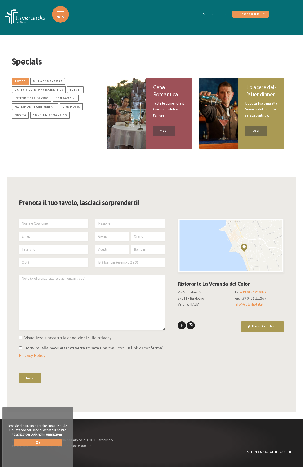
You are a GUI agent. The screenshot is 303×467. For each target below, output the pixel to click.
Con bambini (65, 98)
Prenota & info (250, 14)
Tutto (20, 81)
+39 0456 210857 (253, 292)
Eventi (75, 89)
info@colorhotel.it (248, 304)
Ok (38, 443)
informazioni (52, 434)
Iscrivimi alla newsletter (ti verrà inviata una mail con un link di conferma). (91, 352)
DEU (224, 14)
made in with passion (268, 451)
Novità (20, 115)
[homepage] (25, 17)
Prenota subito (264, 326)
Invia (30, 378)
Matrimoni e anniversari (35, 106)
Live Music (71, 106)
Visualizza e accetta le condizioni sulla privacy (67, 338)
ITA (203, 14)
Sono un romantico (50, 115)
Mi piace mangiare (47, 81)
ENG (213, 14)
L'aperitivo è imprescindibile (39, 89)
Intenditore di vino (32, 98)
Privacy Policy (32, 355)
